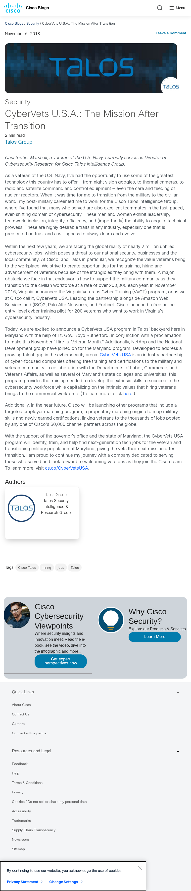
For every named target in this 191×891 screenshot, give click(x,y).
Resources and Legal (31, 751)
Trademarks (21, 821)
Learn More (154, 637)
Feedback (20, 764)
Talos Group (18, 142)
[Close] (139, 867)
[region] (73, 876)
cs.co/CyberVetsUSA (66, 468)
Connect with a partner (30, 733)
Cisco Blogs (37, 8)
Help (15, 773)
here (127, 394)
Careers (18, 724)
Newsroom (20, 839)
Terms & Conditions (27, 783)
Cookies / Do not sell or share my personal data (49, 802)
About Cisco (21, 705)
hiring (47, 568)
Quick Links (23, 692)
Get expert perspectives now (61, 661)
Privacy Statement (22, 882)
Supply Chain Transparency (33, 830)
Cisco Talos (27, 568)
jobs (61, 568)
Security (32, 23)
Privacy (17, 792)
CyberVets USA (114, 355)
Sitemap (18, 849)
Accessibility (21, 811)
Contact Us (20, 714)
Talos (75, 568)
